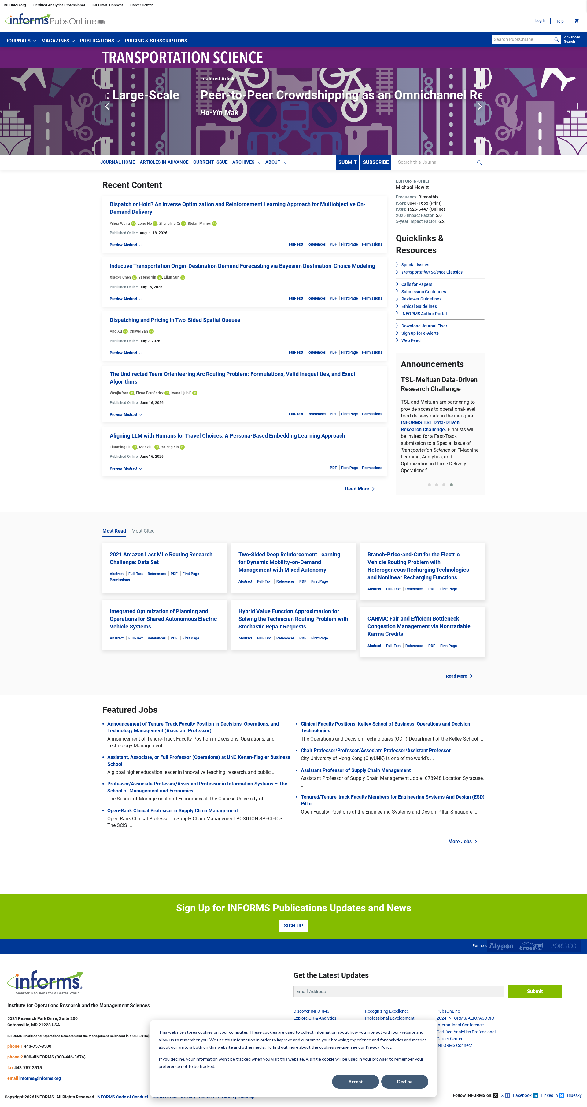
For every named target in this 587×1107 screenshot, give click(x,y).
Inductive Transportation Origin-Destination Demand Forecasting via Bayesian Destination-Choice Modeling (242, 266)
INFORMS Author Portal (424, 313)
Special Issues (415, 264)
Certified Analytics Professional (59, 5)
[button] (21, 41)
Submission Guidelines (423, 291)
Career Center (141, 5)
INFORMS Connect (107, 5)
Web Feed (411, 340)
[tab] (429, 518)
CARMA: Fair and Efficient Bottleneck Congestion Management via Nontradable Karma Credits (419, 656)
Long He (145, 223)
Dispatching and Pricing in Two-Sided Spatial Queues (175, 320)
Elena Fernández (150, 393)
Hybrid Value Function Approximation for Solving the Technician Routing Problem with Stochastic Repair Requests (293, 648)
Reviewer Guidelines (421, 299)
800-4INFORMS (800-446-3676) (55, 1086)
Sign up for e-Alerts (420, 333)
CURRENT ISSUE (210, 162)
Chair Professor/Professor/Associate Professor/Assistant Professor (376, 780)
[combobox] (522, 39)
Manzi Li (146, 447)
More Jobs (460, 871)
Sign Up (293, 956)
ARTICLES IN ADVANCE (164, 162)
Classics (432, 272)
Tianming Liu (120, 447)
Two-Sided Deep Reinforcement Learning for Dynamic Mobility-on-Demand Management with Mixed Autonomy (289, 592)
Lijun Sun (171, 277)
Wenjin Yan (119, 393)
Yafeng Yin (147, 277)
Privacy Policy (378, 1047)
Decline (404, 1081)
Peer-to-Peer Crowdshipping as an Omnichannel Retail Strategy (288, 95)
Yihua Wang (120, 223)
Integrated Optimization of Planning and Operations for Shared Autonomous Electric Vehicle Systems (163, 648)
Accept (356, 1081)
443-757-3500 (37, 1075)
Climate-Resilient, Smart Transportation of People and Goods (440, 425)
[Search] (556, 39)
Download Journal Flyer (424, 325)
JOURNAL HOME (117, 162)
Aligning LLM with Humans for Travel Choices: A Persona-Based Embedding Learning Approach (227, 435)
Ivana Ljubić (181, 393)
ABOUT (272, 162)
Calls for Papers (416, 284)
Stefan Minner (199, 223)
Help (559, 21)
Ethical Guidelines (419, 306)
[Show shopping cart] (576, 21)
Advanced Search (572, 39)
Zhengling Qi (169, 223)
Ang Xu (116, 331)
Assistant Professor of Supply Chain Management (356, 800)
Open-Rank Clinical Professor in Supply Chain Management (172, 840)
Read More (357, 489)
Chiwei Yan (139, 331)
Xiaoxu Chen (120, 277)
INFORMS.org (15, 5)
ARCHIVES (243, 162)
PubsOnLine (448, 1041)
